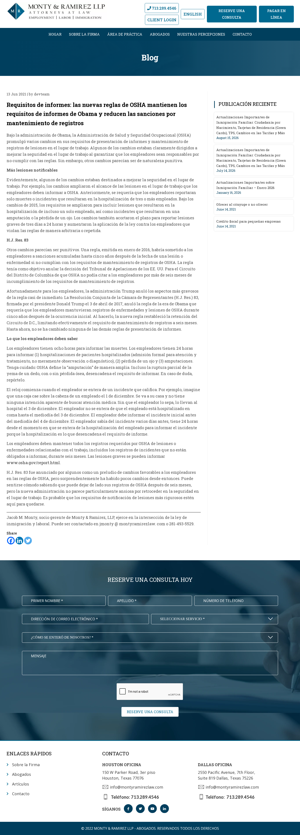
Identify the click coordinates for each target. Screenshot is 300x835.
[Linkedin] (19, 540)
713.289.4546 (163, 8)
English (193, 14)
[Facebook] (11, 540)
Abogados (160, 34)
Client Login (161, 19)
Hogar (55, 34)
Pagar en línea (276, 14)
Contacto (242, 34)
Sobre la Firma (84, 34)
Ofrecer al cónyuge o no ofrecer (242, 204)
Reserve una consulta (232, 14)
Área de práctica (124, 34)
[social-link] (128, 809)
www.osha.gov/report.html (33, 462)
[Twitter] (28, 540)
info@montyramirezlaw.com (136, 787)
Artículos (20, 784)
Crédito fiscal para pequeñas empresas (248, 221)
